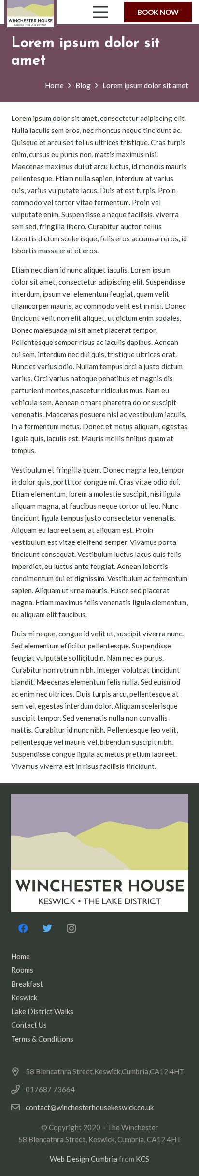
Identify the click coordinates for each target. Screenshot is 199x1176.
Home (20, 956)
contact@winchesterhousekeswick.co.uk (90, 1107)
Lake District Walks (42, 1011)
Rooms (22, 969)
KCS (142, 1158)
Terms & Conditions (42, 1038)
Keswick (24, 997)
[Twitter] (47, 928)
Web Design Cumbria (83, 1158)
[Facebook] (23, 928)
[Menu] (100, 12)
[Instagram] (71, 928)
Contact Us (29, 1024)
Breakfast (27, 983)
